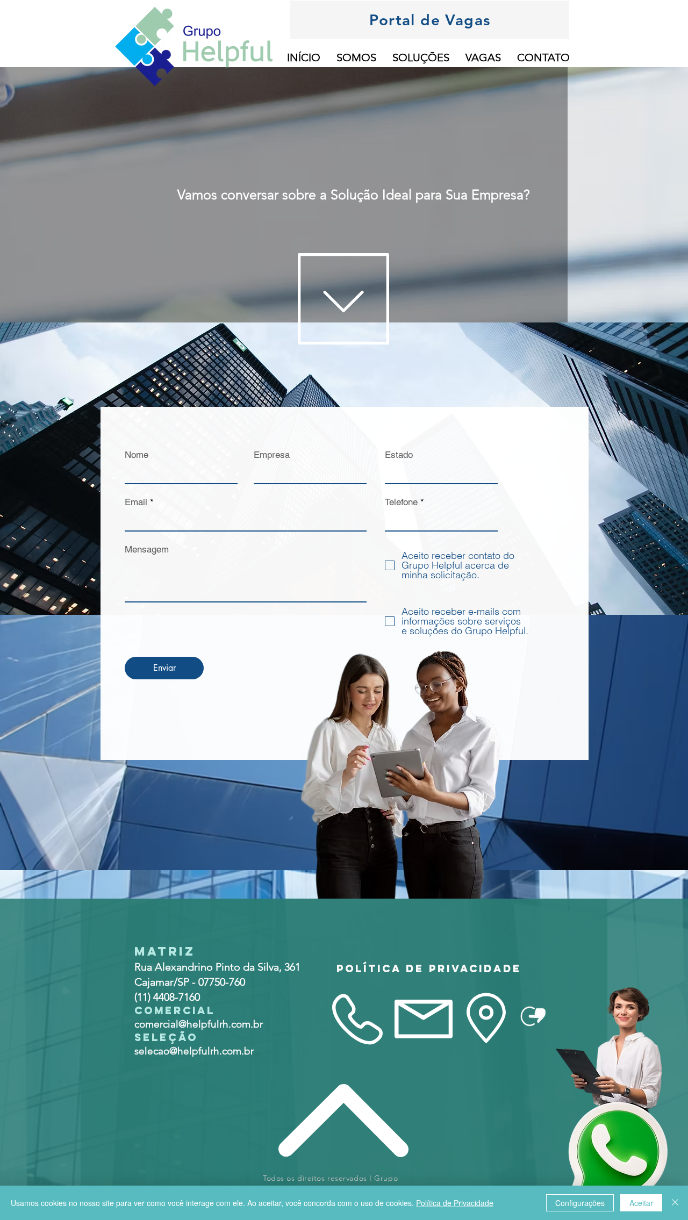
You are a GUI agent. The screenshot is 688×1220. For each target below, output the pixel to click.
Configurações (580, 1202)
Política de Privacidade (454, 1202)
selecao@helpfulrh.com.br (194, 1051)
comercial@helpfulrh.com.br (198, 1024)
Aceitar (641, 1202)
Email (136, 502)
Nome (136, 455)
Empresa (272, 455)
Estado (399, 455)
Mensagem (147, 549)
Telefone (401, 502)
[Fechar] (675, 1202)
